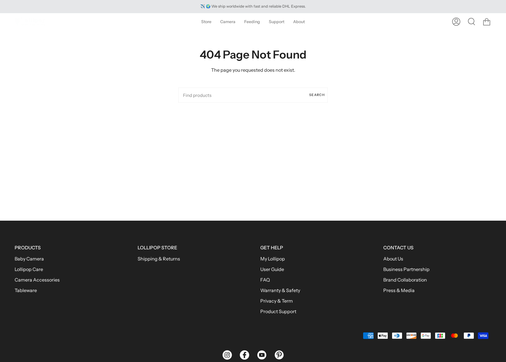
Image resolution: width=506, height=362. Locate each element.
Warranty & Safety (280, 290)
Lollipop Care (29, 269)
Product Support (278, 311)
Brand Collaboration (405, 280)
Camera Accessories (37, 280)
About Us (393, 259)
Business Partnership (406, 269)
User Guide (272, 269)
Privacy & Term (276, 301)
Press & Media (399, 290)
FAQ (265, 280)
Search (317, 95)
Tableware (26, 290)
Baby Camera (29, 259)
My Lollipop (272, 259)
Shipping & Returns (159, 259)
